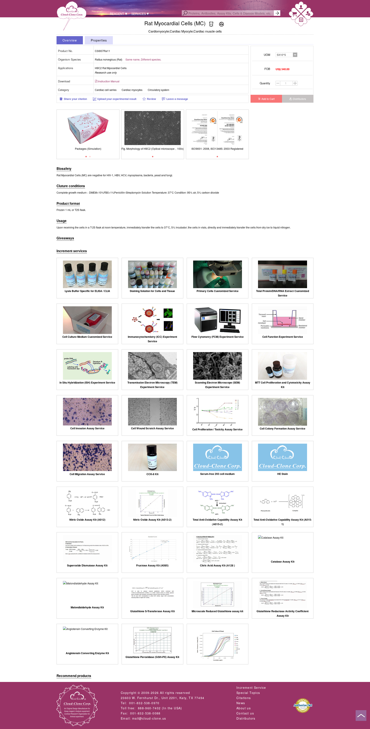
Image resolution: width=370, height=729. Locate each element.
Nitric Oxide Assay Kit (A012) (87, 520)
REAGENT (117, 14)
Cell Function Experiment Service (282, 337)
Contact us (245, 713)
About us (243, 708)
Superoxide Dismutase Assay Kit (87, 565)
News (240, 703)
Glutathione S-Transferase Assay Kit (152, 611)
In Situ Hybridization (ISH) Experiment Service (87, 382)
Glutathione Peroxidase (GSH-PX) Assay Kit (152, 657)
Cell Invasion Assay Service (87, 428)
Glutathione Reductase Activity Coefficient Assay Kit (283, 613)
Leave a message (177, 99)
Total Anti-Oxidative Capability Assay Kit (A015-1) (283, 522)
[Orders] (301, 20)
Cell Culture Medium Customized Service (87, 337)
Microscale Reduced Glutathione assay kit (217, 611)
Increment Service (251, 687)
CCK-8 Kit (152, 474)
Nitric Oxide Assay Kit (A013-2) (152, 520)
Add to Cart (268, 99)
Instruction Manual (108, 81)
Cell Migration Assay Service (87, 474)
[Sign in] (301, 8)
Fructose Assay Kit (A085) (152, 565)
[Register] (308, 14)
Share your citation (75, 99)
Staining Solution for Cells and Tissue (152, 291)
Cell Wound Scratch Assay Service (152, 428)
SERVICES (138, 14)
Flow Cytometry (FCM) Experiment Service (217, 337)
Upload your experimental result (116, 99)
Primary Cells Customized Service (218, 291)
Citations (243, 698)
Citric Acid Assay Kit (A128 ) (217, 565)
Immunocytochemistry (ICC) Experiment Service (152, 339)
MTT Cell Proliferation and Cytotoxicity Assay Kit (282, 385)
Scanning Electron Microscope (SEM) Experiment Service (217, 385)
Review (151, 99)
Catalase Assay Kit (282, 561)
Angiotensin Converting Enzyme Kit (87, 653)
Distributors (299, 99)
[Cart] (294, 15)
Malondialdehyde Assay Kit (87, 607)
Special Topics (248, 692)
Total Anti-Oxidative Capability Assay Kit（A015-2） (217, 522)
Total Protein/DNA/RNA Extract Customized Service (282, 293)
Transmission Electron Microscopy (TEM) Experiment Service (152, 385)
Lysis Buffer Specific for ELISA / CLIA (87, 291)
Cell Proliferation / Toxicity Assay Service (217, 429)
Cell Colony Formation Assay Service (282, 428)
